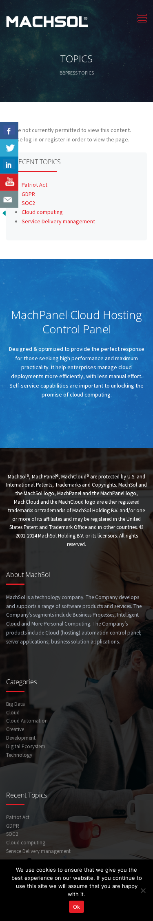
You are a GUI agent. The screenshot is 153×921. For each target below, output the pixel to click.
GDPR (28, 194)
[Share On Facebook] (9, 130)
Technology (19, 754)
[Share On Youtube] (9, 182)
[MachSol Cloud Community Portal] (47, 20)
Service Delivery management (58, 221)
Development (20, 737)
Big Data (15, 704)
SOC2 (28, 203)
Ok (76, 906)
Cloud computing (42, 212)
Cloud (13, 712)
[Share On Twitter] (9, 147)
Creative (15, 729)
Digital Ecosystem (25, 746)
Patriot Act (34, 184)
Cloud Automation (27, 720)
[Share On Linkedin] (9, 165)
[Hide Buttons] (4, 212)
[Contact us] (9, 199)
